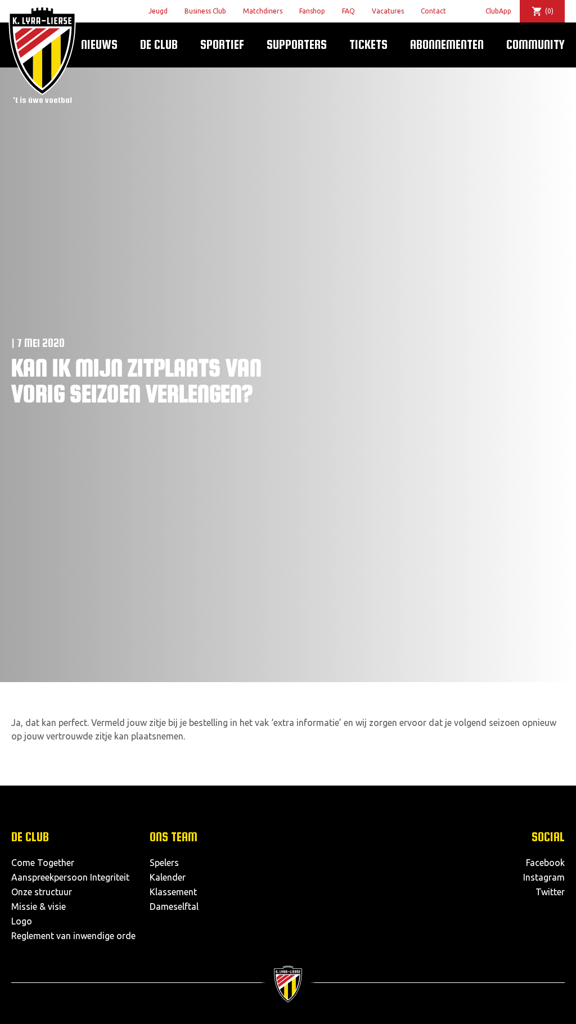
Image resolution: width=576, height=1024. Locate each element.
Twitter (550, 892)
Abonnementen (447, 44)
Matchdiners (262, 11)
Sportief (222, 44)
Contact (433, 11)
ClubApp (498, 11)
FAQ (348, 11)
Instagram (544, 877)
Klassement (173, 892)
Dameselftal (174, 906)
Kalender (168, 877)
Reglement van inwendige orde (73, 936)
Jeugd (158, 11)
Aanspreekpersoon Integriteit (70, 877)
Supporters (297, 44)
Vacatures (388, 11)
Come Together (42, 863)
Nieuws (99, 44)
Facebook (545, 863)
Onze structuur (41, 892)
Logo (21, 921)
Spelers (164, 863)
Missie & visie (38, 906)
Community (535, 44)
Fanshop (312, 11)
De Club (159, 44)
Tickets (368, 44)
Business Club (205, 11)
